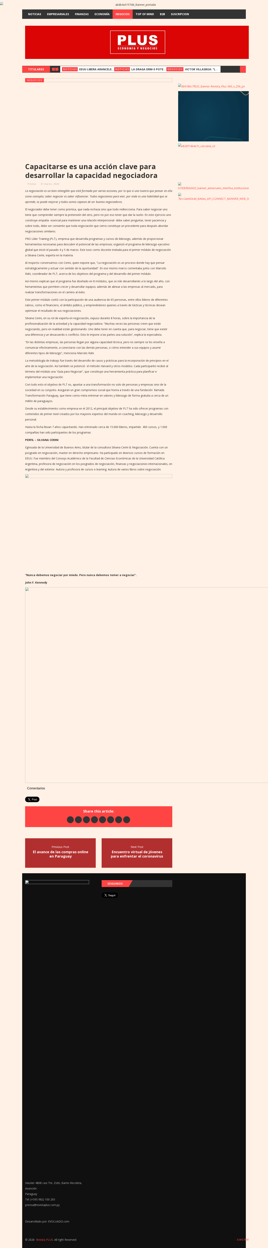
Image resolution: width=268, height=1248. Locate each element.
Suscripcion (180, 14)
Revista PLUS (44, 1240)
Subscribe (242, 1239)
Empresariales (58, 14)
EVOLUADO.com (58, 1221)
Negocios (123, 14)
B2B (162, 14)
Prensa (32, 184)
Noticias (34, 14)
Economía (102, 14)
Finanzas (82, 14)
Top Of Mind (145, 14)
